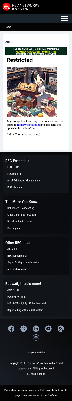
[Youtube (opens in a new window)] (48, 328)
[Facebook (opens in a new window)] (11, 328)
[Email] (36, 337)
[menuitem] (36, 167)
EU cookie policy (36, 373)
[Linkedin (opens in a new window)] (36, 328)
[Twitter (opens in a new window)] (23, 328)
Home (8, 27)
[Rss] (61, 328)
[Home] (21, 7)
